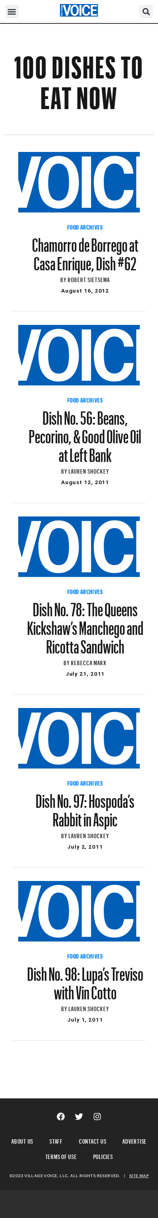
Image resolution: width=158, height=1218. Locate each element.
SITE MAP (139, 1175)
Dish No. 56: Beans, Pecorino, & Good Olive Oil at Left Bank (85, 433)
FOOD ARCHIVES (85, 226)
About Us (22, 1140)
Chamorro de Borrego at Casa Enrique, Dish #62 (85, 250)
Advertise (134, 1140)
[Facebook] (61, 1116)
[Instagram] (97, 1116)
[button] (12, 11)
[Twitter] (79, 1116)
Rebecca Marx (89, 661)
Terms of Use (61, 1155)
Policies (103, 1155)
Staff (56, 1140)
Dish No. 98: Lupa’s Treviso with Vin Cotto (85, 979)
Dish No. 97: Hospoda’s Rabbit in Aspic (85, 806)
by (64, 278)
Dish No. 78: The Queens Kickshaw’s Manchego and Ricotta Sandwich (85, 624)
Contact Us (93, 1140)
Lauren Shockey (88, 470)
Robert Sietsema (89, 278)
